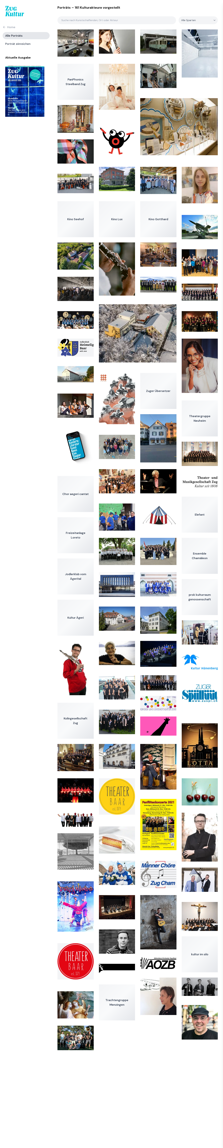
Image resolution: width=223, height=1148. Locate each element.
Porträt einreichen (18, 44)
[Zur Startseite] (14, 11)
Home (11, 27)
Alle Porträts (14, 36)
